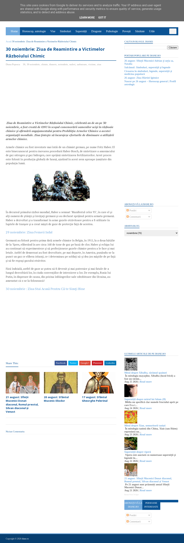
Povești (126, 31)
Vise (52, 31)
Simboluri (65, 31)
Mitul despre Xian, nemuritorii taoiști (144, 425)
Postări (132, 210)
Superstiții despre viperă (137, 452)
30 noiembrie (33, 64)
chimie (44, 64)
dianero (53, 64)
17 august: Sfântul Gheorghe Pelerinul (94, 398)
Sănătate (140, 31)
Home (14, 31)
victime (92, 64)
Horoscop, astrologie (34, 31)
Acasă (9, 41)
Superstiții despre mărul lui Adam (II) (145, 399)
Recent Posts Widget (131, 495)
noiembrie (63, 64)
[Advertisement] (36, 95)
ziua (99, 64)
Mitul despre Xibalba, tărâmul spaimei (145, 372)
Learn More (87, 17)
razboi (72, 64)
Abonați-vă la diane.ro (133, 505)
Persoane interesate (151, 505)
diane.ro (25, 538)
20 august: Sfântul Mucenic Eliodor (56, 398)
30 (24, 64)
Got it (102, 17)
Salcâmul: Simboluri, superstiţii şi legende (147, 67)
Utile (152, 31)
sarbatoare (82, 64)
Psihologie (112, 31)
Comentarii (135, 216)
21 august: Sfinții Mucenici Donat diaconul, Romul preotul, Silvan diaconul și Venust (22, 404)
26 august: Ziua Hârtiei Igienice (141, 77)
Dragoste (96, 31)
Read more (146, 381)
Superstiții (81, 31)
